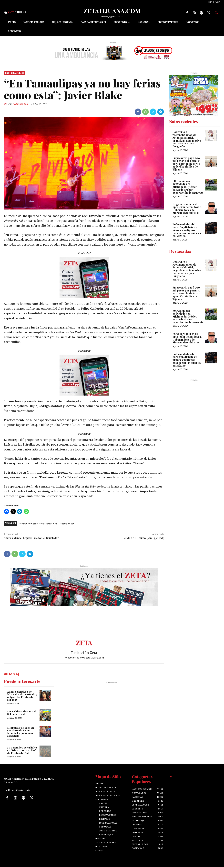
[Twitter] (208, 13)
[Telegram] (160, 112)
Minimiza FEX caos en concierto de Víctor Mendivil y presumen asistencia (20, 731)
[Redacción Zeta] (6, 104)
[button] (216, 12)
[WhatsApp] (145, 112)
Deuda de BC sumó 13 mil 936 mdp (143, 538)
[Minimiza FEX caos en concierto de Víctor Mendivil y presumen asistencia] (45, 731)
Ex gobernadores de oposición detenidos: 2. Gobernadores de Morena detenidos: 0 (187, 208)
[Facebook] (187, 13)
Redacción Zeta (20, 104)
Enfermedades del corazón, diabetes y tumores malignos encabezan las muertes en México (187, 230)
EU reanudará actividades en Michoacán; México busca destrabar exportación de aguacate (188, 186)
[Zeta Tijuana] (112, 11)
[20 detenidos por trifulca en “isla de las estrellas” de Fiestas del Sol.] (45, 751)
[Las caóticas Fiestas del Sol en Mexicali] (45, 715)
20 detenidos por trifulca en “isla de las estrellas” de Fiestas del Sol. (22, 750)
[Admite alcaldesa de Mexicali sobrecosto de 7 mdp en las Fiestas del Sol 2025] (45, 695)
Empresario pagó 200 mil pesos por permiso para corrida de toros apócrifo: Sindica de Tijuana (186, 163)
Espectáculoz (14, 72)
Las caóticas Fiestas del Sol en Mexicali (21, 713)
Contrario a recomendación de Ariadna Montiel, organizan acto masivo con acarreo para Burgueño (187, 139)
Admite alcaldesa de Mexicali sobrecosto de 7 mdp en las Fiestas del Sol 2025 (22, 695)
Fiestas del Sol (67, 523)
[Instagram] (194, 13)
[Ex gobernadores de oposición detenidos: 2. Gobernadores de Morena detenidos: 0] (211, 208)
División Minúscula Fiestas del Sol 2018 (38, 523)
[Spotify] (201, 13)
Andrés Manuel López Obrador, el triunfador (31, 538)
